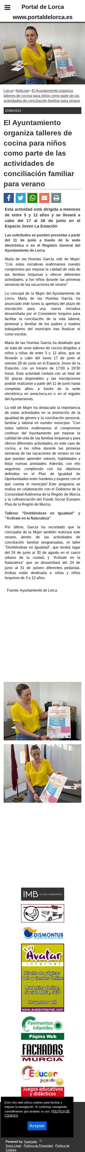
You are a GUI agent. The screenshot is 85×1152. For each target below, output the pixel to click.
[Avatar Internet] (42, 1010)
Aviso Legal (13, 1145)
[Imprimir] (56, 198)
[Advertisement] (42, 639)
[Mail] (44, 198)
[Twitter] (21, 198)
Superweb (30, 1141)
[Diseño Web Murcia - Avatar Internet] (40, 1141)
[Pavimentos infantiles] (42, 1039)
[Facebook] (9, 198)
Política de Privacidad (38, 1145)
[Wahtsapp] (32, 198)
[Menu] (3, 8)
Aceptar (37, 1125)
